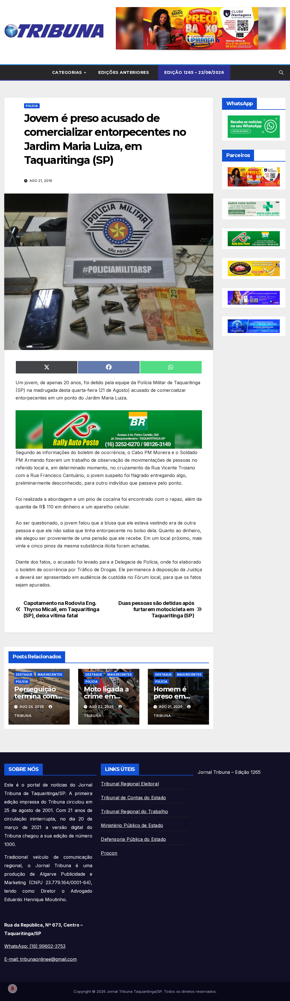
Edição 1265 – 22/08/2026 (194, 72)
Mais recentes (50, 674)
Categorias (68, 72)
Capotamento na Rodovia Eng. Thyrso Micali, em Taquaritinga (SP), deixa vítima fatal (61, 609)
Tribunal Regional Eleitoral (130, 784)
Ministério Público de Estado (132, 825)
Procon (109, 853)
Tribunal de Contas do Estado (133, 797)
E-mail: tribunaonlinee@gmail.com (40, 959)
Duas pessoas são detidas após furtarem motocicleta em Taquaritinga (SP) (156, 609)
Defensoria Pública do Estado (133, 839)
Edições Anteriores (123, 72)
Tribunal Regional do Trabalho (134, 811)
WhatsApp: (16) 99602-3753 (34, 946)
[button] (201, 28)
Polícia (32, 106)
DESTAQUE (24, 674)
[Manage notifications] (12, 988)
